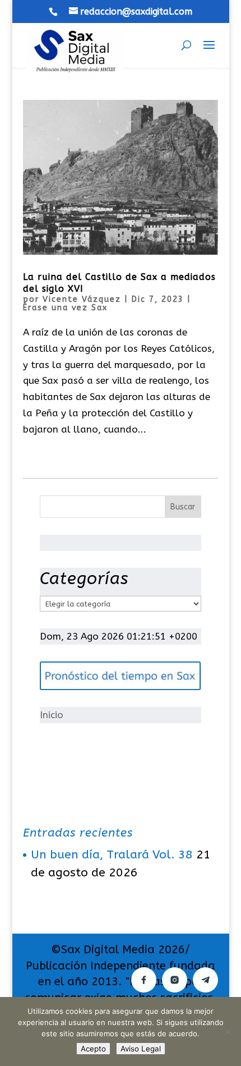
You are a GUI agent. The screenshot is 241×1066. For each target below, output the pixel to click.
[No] (227, 1031)
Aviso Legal (141, 1048)
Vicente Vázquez (82, 299)
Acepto (93, 1048)
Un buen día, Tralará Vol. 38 (112, 855)
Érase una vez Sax (65, 308)
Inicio (51, 714)
